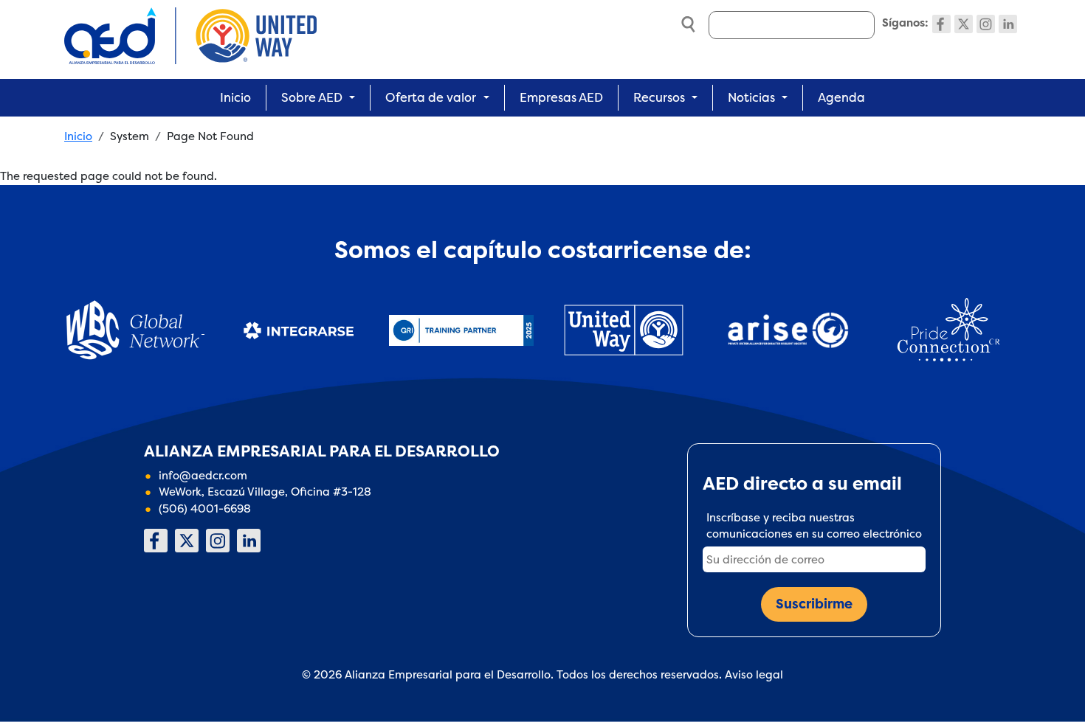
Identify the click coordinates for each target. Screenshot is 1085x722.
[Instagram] (985, 24)
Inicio (235, 97)
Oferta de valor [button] (430, 97)
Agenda (841, 97)
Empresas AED (561, 97)
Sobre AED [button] (311, 97)
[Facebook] (941, 24)
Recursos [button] (659, 97)
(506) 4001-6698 (205, 508)
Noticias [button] (751, 97)
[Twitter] (963, 24)
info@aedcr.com (203, 475)
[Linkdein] (1008, 24)
